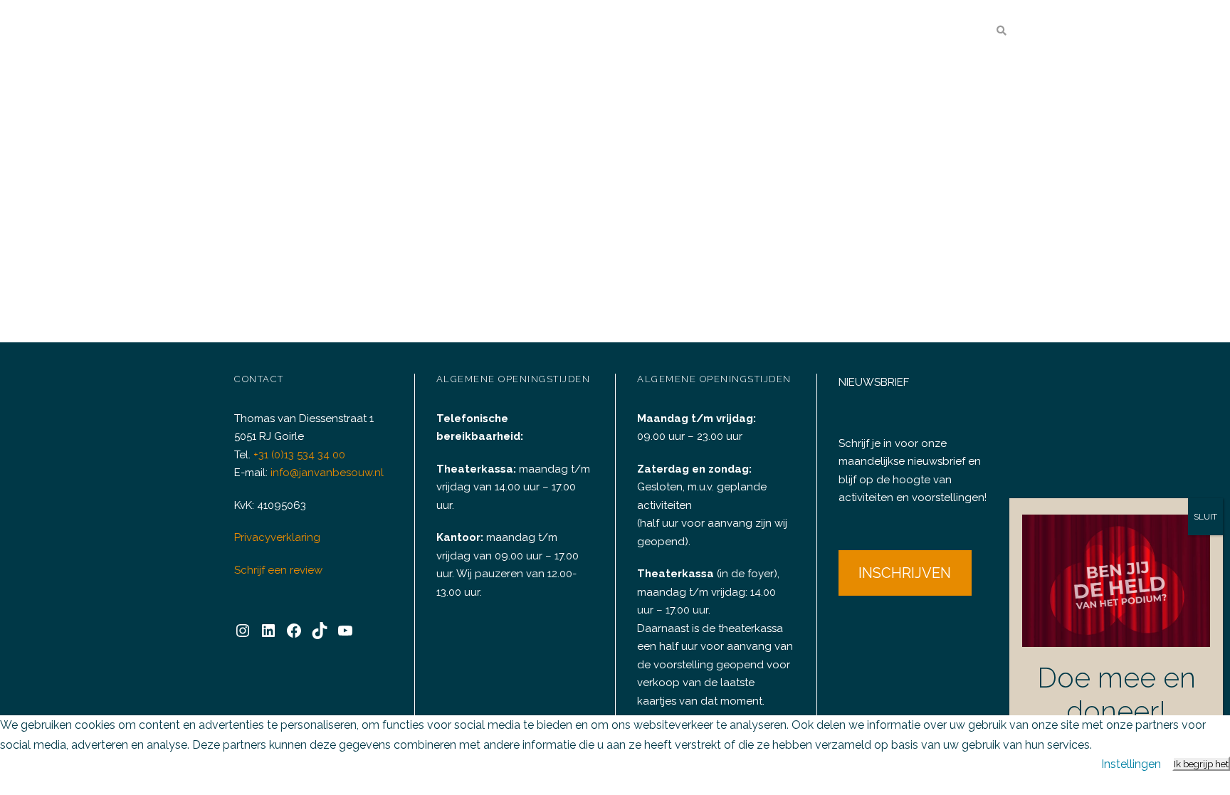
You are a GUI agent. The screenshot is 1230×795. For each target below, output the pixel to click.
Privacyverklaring (277, 537)
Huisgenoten (841, 31)
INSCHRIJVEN (904, 572)
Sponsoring (701, 31)
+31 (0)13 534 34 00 (299, 454)
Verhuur (612, 31)
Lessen (769, 31)
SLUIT (1205, 517)
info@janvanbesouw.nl (327, 472)
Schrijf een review (278, 570)
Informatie (925, 31)
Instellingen (1131, 764)
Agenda (536, 31)
